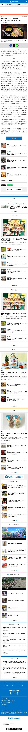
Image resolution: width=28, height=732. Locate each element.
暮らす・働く (20, 4)
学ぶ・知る (25, 4)
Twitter (14, 693)
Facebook (10, 693)
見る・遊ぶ (11, 4)
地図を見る (14, 138)
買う (15, 4)
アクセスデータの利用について (7, 702)
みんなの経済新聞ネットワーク (14, 718)
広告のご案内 (4, 706)
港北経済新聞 (14, 2)
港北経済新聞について (6, 698)
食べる (7, 4)
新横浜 (3, 22)
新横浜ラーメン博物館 (7, 180)
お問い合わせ (4, 704)
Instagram (17, 693)
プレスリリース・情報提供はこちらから (9, 700)
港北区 (6, 22)
